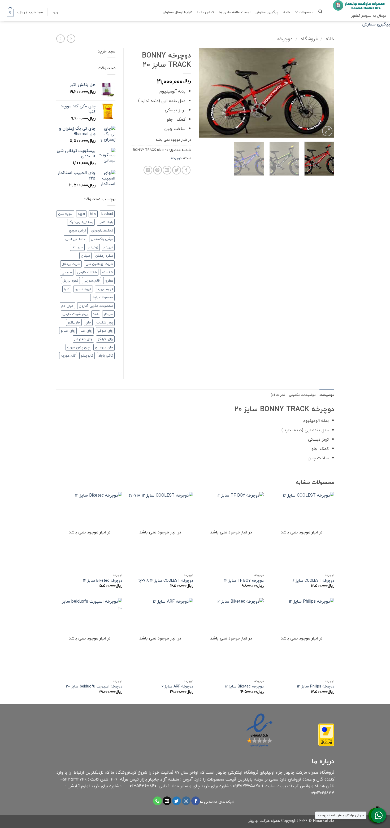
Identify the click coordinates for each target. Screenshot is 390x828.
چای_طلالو (68, 331)
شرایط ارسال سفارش (177, 12)
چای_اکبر (74, 322)
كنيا (67, 289)
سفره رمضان (104, 256)
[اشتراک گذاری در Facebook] (186, 170)
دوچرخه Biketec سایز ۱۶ (244, 686)
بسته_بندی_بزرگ (81, 222)
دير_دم (108, 247)
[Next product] (71, 38)
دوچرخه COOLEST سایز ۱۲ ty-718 (165, 580)
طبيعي (67, 272)
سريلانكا (77, 247)
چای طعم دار (83, 339)
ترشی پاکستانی (102, 239)
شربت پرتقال (71, 264)
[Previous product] (60, 38)
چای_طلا (86, 331)
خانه (286, 12)
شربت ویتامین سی (99, 264)
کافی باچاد (105, 355)
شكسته (107, 272)
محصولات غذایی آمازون (96, 306)
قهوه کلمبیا (83, 289)
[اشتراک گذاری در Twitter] (176, 170)
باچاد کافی (105, 222)
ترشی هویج (77, 230)
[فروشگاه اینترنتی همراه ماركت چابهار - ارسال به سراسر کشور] (359, 5)
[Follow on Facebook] (195, 800)
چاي (88, 322)
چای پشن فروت (78, 347)
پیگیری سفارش (266, 12)
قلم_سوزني (91, 280)
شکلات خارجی (87, 272)
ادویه (81, 214)
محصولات (306, 12)
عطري (109, 280)
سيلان (85, 256)
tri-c (93, 214)
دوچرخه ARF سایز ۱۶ (177, 686)
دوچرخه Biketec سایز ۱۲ (102, 580)
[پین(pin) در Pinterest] (157, 170)
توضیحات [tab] (326, 395)
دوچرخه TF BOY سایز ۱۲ (244, 580)
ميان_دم (67, 306)
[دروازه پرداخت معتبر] (326, 734)
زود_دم (93, 247)
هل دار (108, 314)
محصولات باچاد (102, 297)
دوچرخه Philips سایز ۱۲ (315, 686)
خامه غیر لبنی (75, 239)
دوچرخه (285, 38)
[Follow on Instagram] (186, 800)
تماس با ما (205, 12)
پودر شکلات (104, 322)
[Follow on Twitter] (176, 800)
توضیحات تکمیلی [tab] (302, 395)
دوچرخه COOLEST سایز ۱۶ (313, 580)
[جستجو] (320, 11)
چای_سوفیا (105, 331)
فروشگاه (309, 38)
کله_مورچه (68, 355)
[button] (54, 12)
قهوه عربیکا (105, 289)
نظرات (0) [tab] (278, 395)
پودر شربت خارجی (75, 314)
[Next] (204, 93)
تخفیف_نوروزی (102, 230)
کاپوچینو (87, 355)
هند (95, 314)
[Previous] (325, 93)
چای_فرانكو (105, 339)
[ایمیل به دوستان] (167, 170)
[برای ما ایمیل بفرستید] (167, 800)
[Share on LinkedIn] (148, 170)
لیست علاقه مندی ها (234, 12)
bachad (107, 214)
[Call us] (157, 800)
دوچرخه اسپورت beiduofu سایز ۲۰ (94, 686)
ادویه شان (65, 214)
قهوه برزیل (70, 280)
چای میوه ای (104, 347)
